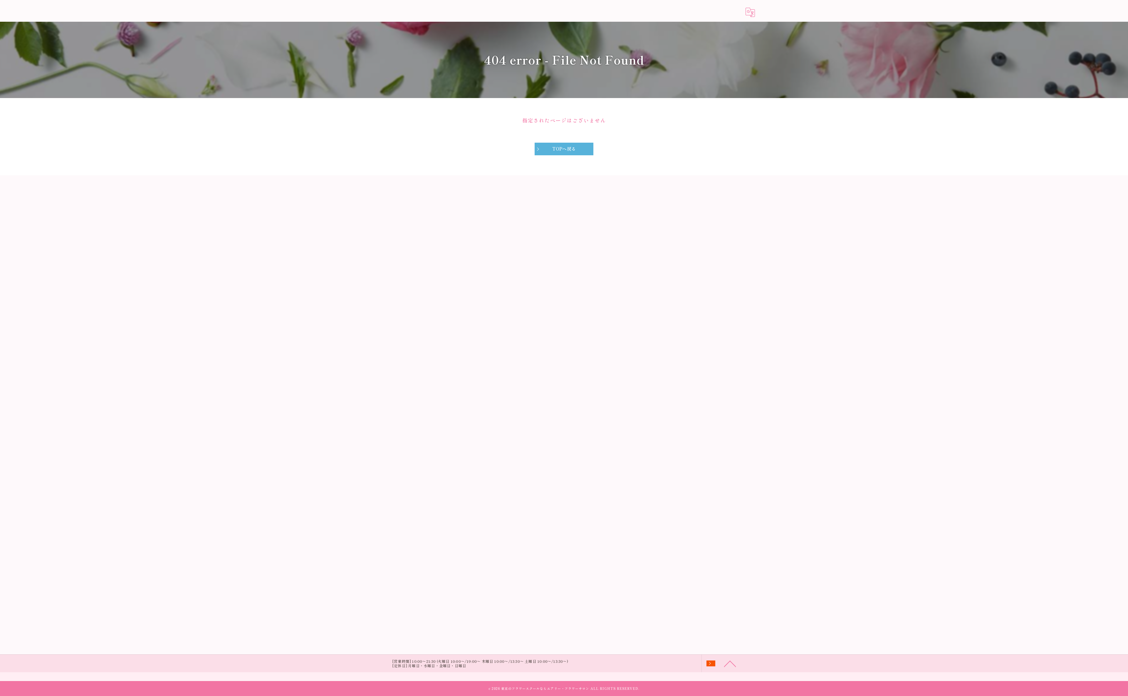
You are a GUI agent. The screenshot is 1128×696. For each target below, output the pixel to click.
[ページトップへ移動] (730, 663)
